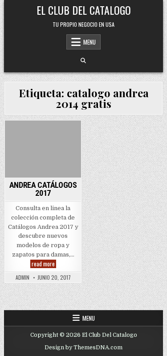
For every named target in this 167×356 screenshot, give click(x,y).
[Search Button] (83, 60)
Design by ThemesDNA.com (83, 347)
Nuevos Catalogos (41, 145)
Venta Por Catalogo (42, 163)
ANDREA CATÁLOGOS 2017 (43, 189)
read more (44, 264)
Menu (89, 41)
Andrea (42, 136)
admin (22, 277)
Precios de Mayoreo (41, 154)
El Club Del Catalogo (84, 10)
